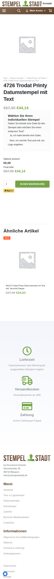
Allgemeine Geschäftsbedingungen (21, 537)
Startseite (8, 490)
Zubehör (7, 511)
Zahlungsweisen (11, 553)
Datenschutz (9, 566)
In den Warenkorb (32, 184)
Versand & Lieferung (13, 548)
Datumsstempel (16, 78)
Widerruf (7, 542)
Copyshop (8, 522)
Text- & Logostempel (13, 495)
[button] (4, 10)
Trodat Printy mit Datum (36, 78)
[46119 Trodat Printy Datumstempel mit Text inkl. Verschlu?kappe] (27, 259)
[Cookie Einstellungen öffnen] (5, 575)
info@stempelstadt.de (15, 475)
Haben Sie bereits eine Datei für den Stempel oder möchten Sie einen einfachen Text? (26, 127)
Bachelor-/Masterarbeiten (16, 517)
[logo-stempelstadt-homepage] (22, 3)
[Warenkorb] (50, 10)
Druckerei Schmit (16, 465)
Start (5, 78)
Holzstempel (9, 506)
